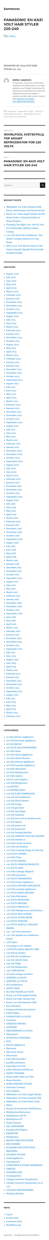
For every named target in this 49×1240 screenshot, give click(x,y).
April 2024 (11, 351)
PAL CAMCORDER (15, 1126)
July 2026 (11, 277)
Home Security (13, 1080)
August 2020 (12, 465)
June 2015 (11, 656)
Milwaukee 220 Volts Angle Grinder (23, 1094)
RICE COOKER (13, 1144)
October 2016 (12, 610)
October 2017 (12, 574)
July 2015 (10, 652)
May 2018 (11, 553)
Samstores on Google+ (26, 99)
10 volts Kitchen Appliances (20, 737)
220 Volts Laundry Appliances (21, 889)
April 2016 (11, 624)
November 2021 (14, 415)
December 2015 (13, 638)
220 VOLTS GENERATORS (19, 878)
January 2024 (12, 362)
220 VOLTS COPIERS (16, 853)
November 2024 (14, 337)
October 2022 (13, 376)
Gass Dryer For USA (16, 1066)
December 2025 (14, 302)
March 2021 (12, 440)
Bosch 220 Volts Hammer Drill (21, 1002)
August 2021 (12, 426)
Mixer (9, 1105)
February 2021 (13, 443)
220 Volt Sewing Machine (19, 832)
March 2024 (12, 355)
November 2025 (14, 305)
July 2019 (10, 504)
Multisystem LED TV (16, 1115)
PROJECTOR (12, 1133)
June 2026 (11, 281)
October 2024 (13, 341)
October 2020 (13, 458)
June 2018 (11, 550)
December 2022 (14, 369)
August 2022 (12, 383)
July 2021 (10, 429)
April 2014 (11, 666)
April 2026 (11, 288)
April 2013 (11, 709)
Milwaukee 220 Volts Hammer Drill (23, 1098)
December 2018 (13, 528)
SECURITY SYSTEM (15, 1154)
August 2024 (12, 344)
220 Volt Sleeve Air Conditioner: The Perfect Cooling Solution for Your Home (24, 239)
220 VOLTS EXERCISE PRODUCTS (22, 864)
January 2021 (12, 447)
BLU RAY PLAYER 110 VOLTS (20, 992)
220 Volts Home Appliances (20, 882)
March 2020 (12, 475)
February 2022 (13, 404)
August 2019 (12, 500)
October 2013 (12, 688)
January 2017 (12, 599)
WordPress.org (13, 1225)
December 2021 (13, 412)
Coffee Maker (13, 1013)
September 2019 (14, 496)
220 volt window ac (15, 839)
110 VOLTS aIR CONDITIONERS (21, 747)
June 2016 (11, 617)
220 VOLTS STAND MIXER (19, 917)
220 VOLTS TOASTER (16, 921)
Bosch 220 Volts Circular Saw (20, 999)
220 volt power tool (16, 825)
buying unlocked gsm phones (21, 1009)
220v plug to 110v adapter (19, 946)
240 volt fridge (13, 963)
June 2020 (11, 472)
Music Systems (13, 1122)
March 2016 (12, 627)
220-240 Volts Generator (18, 931)
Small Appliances (14, 1158)
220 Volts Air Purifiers (17, 846)
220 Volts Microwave (16, 896)
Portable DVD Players (16, 1130)
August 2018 (12, 542)
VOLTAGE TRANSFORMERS (20, 1190)
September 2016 (14, 613)
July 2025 (11, 319)
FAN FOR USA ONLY (16, 1059)
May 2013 (11, 705)
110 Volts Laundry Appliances (20, 765)
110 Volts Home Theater (18, 758)
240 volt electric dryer (17, 960)
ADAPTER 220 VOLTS (16, 981)
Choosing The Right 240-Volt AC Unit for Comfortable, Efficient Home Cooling (25, 228)
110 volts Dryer (13, 751)
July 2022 (11, 387)
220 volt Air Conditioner (18, 797)
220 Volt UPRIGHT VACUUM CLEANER (25, 836)
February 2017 (13, 596)
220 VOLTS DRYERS (16, 861)
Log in (9, 1214)
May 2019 (11, 511)
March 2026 (12, 291)
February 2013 (13, 716)
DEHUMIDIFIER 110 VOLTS (19, 1030)
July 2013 (10, 698)
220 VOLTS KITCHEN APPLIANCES (23, 885)
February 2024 (13, 358)
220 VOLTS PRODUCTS (17, 907)
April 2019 (11, 514)
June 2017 (11, 585)
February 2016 (13, 631)
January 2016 (12, 634)
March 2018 (12, 560)
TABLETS (11, 1168)
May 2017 (11, 588)
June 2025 (11, 323)
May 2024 (11, 348)
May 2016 (11, 620)
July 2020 (11, 468)
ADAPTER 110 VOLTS (16, 977)
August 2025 (12, 316)
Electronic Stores (14, 1052)
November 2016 (14, 606)
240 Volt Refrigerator (16, 967)
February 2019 (13, 521)
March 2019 (12, 518)
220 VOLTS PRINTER (16, 903)
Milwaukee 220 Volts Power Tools (23, 1101)
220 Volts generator (16, 875)
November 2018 (14, 532)
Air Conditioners (14, 984)
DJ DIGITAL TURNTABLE (18, 1038)
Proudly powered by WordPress (27, 1235)
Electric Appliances (15, 1045)
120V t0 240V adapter (17, 779)
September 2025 (14, 312)
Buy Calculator (13, 1006)
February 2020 (13, 479)
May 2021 (11, 436)
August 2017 (12, 581)
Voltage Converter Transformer (22, 1179)
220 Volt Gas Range (16, 811)
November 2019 (14, 489)
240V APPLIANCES (15, 970)
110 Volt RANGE (14, 744)
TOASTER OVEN (14, 1172)
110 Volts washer (14, 776)
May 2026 (11, 284)
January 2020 (12, 482)
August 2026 (12, 273)
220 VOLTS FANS (14, 868)
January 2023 (12, 366)
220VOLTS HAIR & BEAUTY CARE (22, 949)
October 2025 (13, 309)
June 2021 (11, 433)
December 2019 (14, 486)
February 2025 (13, 330)
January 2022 (12, 408)
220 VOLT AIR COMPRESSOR (20, 793)
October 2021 (12, 419)
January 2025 (12, 334)
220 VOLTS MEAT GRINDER (20, 892)
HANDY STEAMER (15, 1073)
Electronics (11, 1055)
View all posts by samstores (24, 101)
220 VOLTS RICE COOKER (18, 914)
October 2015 (12, 645)
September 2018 (14, 539)
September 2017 (14, 578)
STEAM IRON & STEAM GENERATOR (24, 1165)
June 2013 (11, 702)
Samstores (12, 9)
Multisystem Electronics (18, 1112)
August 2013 (12, 695)
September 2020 (14, 461)
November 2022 (14, 373)
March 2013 (12, 712)
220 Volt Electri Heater (17, 800)
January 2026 (13, 298)
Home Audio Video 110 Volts (20, 1076)
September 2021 (14, 422)
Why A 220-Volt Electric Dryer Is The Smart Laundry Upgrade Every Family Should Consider (24, 249)
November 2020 (14, 454)
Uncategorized (13, 1176)
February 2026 (13, 295)
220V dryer (11, 942)
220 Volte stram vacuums (19, 843)
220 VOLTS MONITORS (17, 899)
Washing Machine (15, 1193)
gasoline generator (15, 1062)
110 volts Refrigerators (17, 772)
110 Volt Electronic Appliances (21, 740)
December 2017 (13, 567)
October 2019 (12, 493)
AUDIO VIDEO (13, 988)
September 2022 (14, 380)
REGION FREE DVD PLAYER (19, 1140)
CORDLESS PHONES (16, 1023)
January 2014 (12, 677)
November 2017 (14, 571)
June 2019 (11, 507)
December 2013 (13, 680)
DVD (8, 1041)
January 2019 (12, 525)
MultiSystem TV (14, 1119)
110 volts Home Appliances (19, 754)
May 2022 (11, 394)
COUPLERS (11, 1027)
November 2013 (14, 684)
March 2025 (12, 327)
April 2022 (11, 397)
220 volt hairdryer (15, 815)
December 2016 (14, 603)
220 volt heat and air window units (23, 818)
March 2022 (12, 401)
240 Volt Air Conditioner (18, 956)
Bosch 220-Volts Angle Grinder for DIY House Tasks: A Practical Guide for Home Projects (25, 217)
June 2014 (11, 663)
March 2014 (12, 670)
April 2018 (11, 557)
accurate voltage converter (19, 974)
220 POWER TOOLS (15, 790)
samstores (11, 111)
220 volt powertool (15, 829)
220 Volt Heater (14, 822)
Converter (11, 1020)
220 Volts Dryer (14, 857)
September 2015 (14, 649)
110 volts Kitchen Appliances (20, 761)
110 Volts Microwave (16, 769)
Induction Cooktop (15, 1087)
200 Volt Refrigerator (16, 783)
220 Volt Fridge (14, 804)
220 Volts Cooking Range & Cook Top (24, 850)
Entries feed (12, 1218)
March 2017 (12, 592)
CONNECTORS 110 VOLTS (18, 1016)
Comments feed (14, 1221)
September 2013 (14, 691)
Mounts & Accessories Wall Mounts (23, 1108)
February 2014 (13, 673)
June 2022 (11, 390)
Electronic (11, 1048)
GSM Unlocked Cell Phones (19, 1069)
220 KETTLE (12, 786)
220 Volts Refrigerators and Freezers (24, 910)
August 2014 (12, 659)
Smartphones (13, 1161)
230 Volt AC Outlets (16, 953)
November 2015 (14, 642)
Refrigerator (12, 1137)
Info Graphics (13, 1091)
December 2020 (14, 450)
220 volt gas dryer (15, 807)
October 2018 (12, 535)
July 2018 (10, 546)
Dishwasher (12, 1034)
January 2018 (12, 564)
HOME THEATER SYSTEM (19, 1084)
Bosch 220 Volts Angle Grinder (21, 995)
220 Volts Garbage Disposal (19, 871)
